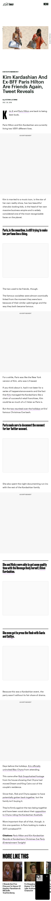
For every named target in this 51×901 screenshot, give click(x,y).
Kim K (11, 111)
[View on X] (25, 260)
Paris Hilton (23, 111)
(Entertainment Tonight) (14, 842)
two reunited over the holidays (25, 408)
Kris (9, 394)
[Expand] (38, 876)
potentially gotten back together (19, 797)
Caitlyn (10, 636)
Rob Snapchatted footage (31, 776)
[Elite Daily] (8, 4)
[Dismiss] (47, 876)
